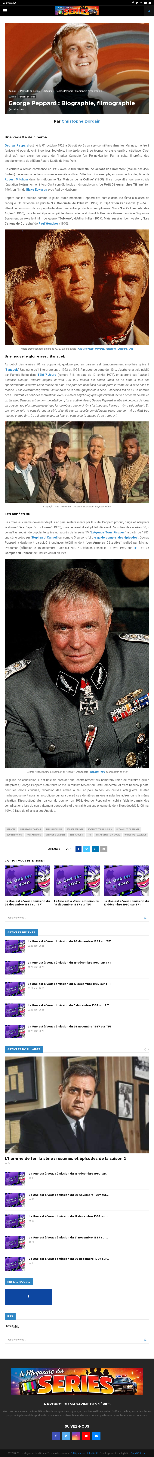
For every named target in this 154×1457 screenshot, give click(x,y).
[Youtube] (86, 1436)
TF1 (89, 835)
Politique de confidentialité (84, 1453)
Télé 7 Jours (76, 835)
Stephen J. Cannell (55, 835)
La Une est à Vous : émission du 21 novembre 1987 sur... (68, 1237)
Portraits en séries (27, 97)
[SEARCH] (145, 917)
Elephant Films (54, 829)
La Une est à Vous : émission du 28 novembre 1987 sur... (69, 1195)
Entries (12, 1325)
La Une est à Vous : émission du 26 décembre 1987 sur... (69, 1259)
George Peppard (75, 829)
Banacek (11, 829)
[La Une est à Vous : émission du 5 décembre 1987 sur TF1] (15, 1010)
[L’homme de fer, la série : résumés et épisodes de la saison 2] (77, 1104)
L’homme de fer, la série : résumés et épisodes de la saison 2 (65, 1158)
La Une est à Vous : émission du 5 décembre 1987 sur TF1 (68, 1005)
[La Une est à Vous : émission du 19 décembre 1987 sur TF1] (15, 967)
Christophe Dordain (81, 121)
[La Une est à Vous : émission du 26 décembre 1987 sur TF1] (15, 946)
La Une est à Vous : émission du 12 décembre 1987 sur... (68, 1216)
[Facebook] (56, 1436)
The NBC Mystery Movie (108, 835)
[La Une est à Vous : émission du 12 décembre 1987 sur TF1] (15, 989)
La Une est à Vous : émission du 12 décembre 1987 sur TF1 (126, 902)
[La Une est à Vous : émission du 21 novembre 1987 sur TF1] (15, 1242)
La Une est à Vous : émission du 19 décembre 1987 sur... (68, 1173)
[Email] (96, 1436)
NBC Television (14, 835)
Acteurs (12, 97)
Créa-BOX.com (138, 1453)
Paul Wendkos (34, 835)
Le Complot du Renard (128, 829)
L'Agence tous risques (100, 829)
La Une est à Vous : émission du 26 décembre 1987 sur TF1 (27, 902)
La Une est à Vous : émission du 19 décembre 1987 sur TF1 (76, 902)
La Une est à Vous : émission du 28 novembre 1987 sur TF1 (69, 1026)
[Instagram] (76, 1436)
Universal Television (135, 835)
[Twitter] (66, 1436)
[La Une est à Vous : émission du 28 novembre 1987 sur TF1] (15, 1031)
